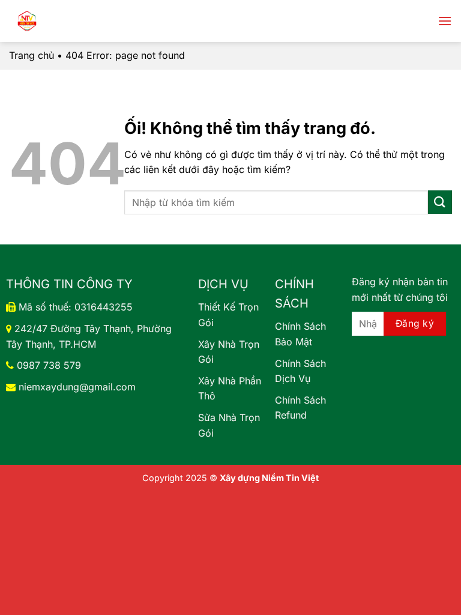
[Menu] (445, 20)
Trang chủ (31, 55)
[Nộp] (440, 202)
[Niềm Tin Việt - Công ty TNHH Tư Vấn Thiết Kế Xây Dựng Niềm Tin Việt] (84, 21)
